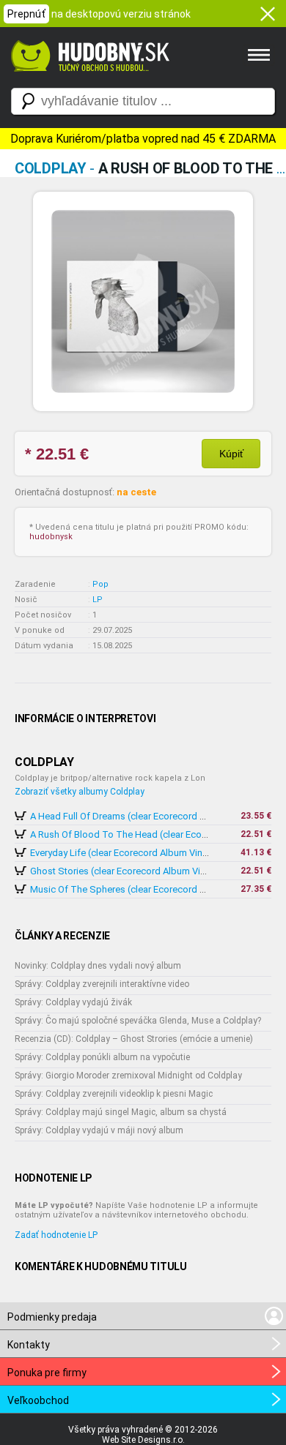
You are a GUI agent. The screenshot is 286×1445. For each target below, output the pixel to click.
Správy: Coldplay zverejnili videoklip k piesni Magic (114, 1094)
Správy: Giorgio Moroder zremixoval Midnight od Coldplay (128, 1075)
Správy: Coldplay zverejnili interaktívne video (102, 984)
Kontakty (28, 1345)
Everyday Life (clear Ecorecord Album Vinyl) (121, 852)
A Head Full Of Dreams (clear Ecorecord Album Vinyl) (141, 816)
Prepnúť (26, 14)
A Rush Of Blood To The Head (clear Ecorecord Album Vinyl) (157, 834)
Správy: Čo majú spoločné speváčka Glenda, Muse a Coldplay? (138, 1021)
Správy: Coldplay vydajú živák (73, 1002)
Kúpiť (231, 453)
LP (97, 599)
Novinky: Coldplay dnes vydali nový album (98, 966)
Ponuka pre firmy (47, 1372)
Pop (100, 584)
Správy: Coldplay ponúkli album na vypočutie (102, 1057)
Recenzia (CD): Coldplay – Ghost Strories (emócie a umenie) (134, 1039)
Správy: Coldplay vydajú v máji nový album (99, 1130)
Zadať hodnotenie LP (56, 1235)
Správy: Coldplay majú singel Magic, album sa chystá (121, 1112)
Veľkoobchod (38, 1400)
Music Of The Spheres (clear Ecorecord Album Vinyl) (141, 889)
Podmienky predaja (52, 1317)
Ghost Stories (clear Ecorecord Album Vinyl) (123, 871)
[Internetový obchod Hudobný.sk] (88, 79)
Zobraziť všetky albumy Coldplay (79, 792)
